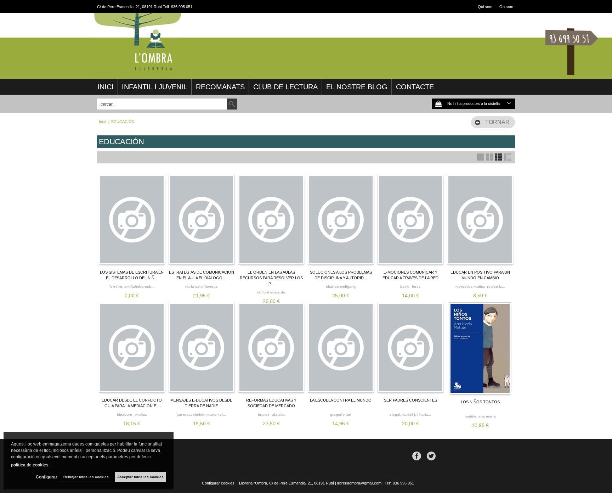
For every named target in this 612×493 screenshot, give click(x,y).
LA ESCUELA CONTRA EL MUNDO (341, 400)
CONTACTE (415, 87)
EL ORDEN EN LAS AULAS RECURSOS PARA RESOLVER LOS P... (271, 278)
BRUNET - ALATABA (271, 414)
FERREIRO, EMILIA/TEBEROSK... (131, 286)
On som (506, 7)
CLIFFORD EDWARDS (271, 292)
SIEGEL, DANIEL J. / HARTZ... (410, 414)
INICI (105, 87)
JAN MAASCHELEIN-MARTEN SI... (201, 414)
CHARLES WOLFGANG (341, 286)
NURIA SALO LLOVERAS (201, 286)
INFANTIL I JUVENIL (154, 87)
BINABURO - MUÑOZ (132, 414)
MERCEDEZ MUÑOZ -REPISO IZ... (480, 286)
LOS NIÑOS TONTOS (480, 402)
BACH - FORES (410, 286)
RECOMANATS (220, 87)
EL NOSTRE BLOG (356, 87)
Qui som (485, 7)
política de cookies (30, 465)
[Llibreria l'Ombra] (138, 70)
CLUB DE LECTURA (285, 87)
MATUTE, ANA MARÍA (480, 416)
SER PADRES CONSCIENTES (410, 400)
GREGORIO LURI (340, 414)
